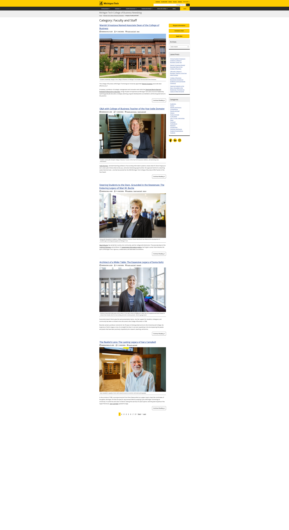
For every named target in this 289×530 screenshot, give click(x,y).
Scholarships (173, 127)
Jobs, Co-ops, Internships (177, 118)
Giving (174, 8)
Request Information (179, 25)
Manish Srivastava (147, 84)
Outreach (173, 122)
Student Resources (130, 8)
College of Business (105, 247)
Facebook (170, 140)
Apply (184, 8)
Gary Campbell (114, 404)
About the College (161, 8)
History (144, 191)
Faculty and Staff (131, 31)
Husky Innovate (174, 115)
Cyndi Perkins (120, 31)
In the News (173, 116)
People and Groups (146, 8)
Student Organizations (176, 131)
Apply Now (179, 36)
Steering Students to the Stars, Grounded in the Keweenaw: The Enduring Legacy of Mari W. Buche (177, 88)
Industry (180, 1)
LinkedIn (175, 140)
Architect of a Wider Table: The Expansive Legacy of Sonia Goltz (131, 262)
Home (100, 15)
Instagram (179, 140)
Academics (130, 191)
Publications (173, 124)
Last (144, 414)
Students (158, 1)
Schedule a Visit (179, 31)
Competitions (174, 109)
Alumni (170, 1)
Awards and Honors (132, 112)
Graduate (117, 8)
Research (139, 265)
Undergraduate (105, 8)
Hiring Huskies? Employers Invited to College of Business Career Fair (177, 60)
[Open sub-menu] (189, 1)
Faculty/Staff (164, 1)
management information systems (131, 247)
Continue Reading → (159, 100)
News (138, 31)
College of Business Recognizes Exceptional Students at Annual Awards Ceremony (177, 80)
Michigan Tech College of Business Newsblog (120, 12)
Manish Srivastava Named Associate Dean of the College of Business (177, 67)
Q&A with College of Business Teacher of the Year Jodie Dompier (132, 108)
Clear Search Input (175, 5)
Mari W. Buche (103, 245)
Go (188, 5)
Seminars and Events (176, 129)
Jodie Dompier (103, 166)
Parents (175, 1)
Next (139, 414)
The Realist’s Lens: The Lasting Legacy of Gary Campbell (127, 342)
